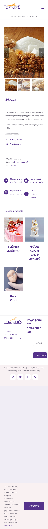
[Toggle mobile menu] (42, 9)
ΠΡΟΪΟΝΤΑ (8, 332)
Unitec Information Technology (29, 371)
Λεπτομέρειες (13, 230)
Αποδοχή (34, 506)
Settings (7, 526)
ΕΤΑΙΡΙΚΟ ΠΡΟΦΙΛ (10, 335)
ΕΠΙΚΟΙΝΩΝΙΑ (9, 338)
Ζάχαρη (12, 165)
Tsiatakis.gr (23, 368)
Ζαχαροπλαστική (21, 162)
